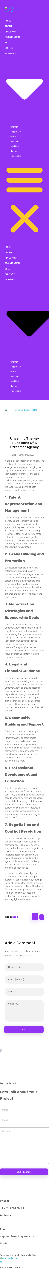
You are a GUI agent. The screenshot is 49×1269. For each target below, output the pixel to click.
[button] (24, 199)
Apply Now (11, 31)
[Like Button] (35, 916)
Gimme (13, 151)
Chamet (14, 127)
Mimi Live (14, 146)
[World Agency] (17, 10)
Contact (10, 48)
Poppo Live (16, 131)
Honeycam (15, 156)
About (8, 26)
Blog (7, 42)
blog (15, 916)
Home (8, 21)
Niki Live (14, 141)
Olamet (13, 136)
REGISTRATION (12, 37)
